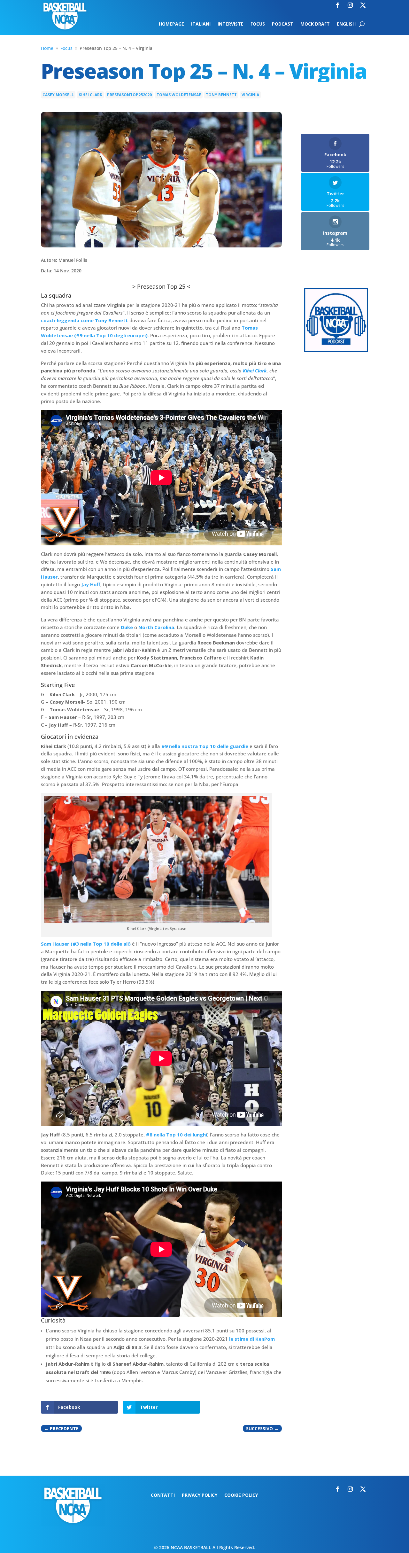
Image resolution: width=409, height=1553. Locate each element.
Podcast (282, 24)
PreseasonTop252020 (129, 95)
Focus (258, 24)
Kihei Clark (90, 95)
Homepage (171, 24)
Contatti (163, 1495)
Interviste (230, 24)
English (346, 24)
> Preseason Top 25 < (161, 286)
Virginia (250, 95)
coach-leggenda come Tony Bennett (84, 320)
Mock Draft (315, 24)
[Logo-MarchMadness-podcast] (336, 350)
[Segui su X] (363, 5)
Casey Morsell (58, 95)
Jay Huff (90, 584)
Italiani (201, 24)
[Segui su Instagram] (350, 5)
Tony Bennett (221, 95)
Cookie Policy (241, 1495)
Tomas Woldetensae (179, 95)
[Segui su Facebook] (337, 5)
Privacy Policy (199, 1495)
